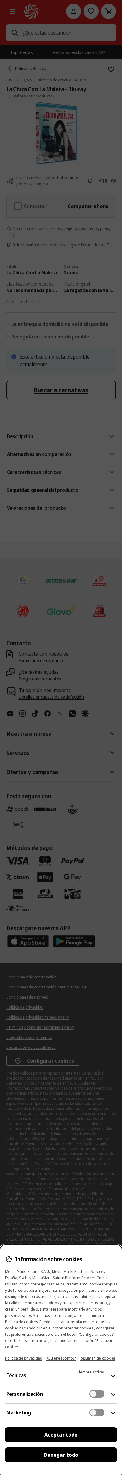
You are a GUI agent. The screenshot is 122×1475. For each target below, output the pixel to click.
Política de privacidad (23, 1358)
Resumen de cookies (97, 1358)
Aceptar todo (61, 1434)
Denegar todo (61, 1454)
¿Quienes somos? (61, 1358)
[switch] (96, 1394)
